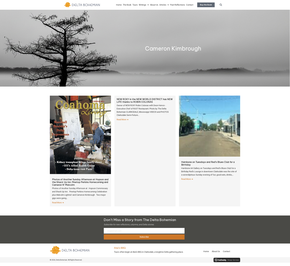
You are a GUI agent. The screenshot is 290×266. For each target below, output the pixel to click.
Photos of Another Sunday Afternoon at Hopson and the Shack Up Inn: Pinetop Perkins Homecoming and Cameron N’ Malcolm (80, 182)
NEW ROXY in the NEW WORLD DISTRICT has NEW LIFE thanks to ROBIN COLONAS (145, 100)
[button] (221, 4)
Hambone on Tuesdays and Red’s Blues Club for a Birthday (208, 163)
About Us (216, 251)
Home (206, 251)
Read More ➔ (58, 202)
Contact (226, 251)
